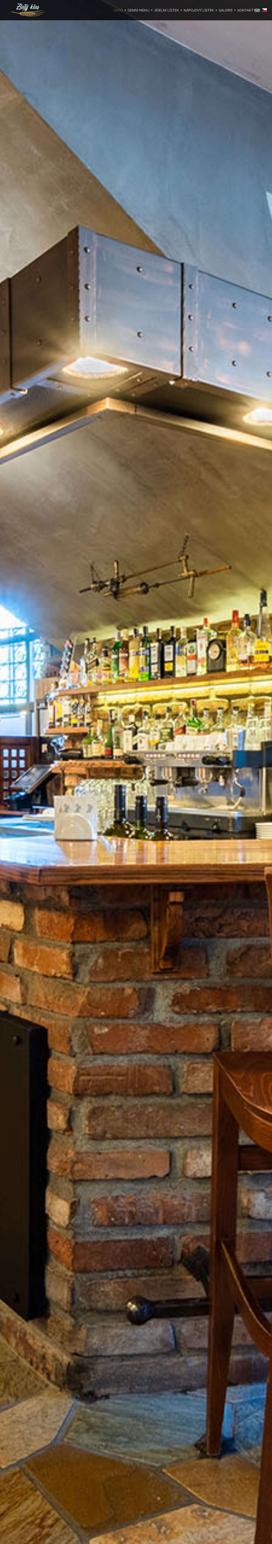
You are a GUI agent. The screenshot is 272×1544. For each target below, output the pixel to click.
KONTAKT (245, 10)
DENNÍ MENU (138, 10)
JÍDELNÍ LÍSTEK (166, 10)
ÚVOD (118, 10)
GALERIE (226, 10)
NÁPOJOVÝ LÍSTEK (199, 10)
